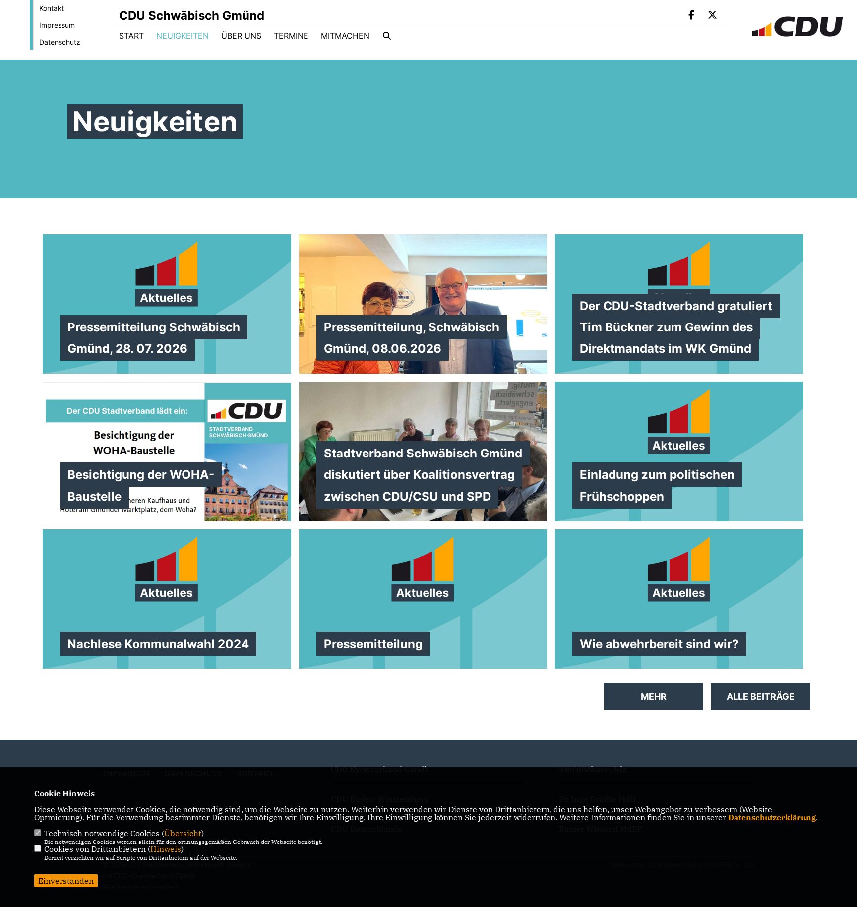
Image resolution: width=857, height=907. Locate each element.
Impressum (57, 25)
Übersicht (182, 833)
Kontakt (51, 8)
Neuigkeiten (182, 36)
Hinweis (165, 849)
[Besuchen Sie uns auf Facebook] (692, 15)
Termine (291, 36)
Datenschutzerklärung (772, 817)
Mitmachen (345, 36)
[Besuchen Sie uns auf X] (712, 15)
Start (131, 36)
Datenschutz (59, 42)
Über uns (241, 36)
